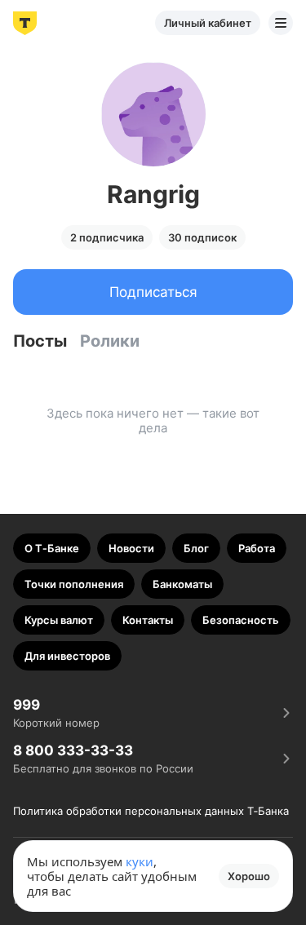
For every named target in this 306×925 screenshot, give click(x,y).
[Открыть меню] (280, 23)
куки (139, 861)
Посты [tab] (40, 341)
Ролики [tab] (110, 341)
